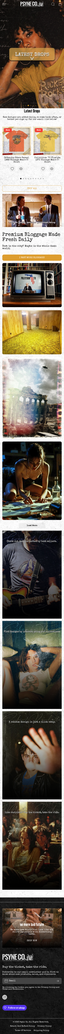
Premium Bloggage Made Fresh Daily (31, 237)
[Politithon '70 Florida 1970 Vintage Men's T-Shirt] (47, 141)
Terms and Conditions (12, 989)
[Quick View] (21, 169)
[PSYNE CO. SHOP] (32, 4)
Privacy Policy (48, 987)
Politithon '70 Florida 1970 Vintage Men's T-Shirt (47, 160)
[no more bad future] (32, 928)
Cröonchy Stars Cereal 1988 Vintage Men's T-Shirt (16, 160)
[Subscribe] (58, 981)
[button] (60, 4)
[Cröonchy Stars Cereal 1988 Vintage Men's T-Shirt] (16, 141)
